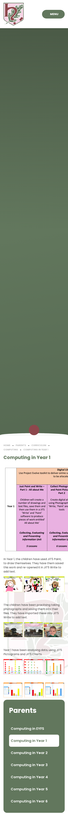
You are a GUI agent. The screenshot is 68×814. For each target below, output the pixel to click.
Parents (21, 445)
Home (6, 445)
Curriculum (38, 445)
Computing (10, 449)
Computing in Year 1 (35, 449)
